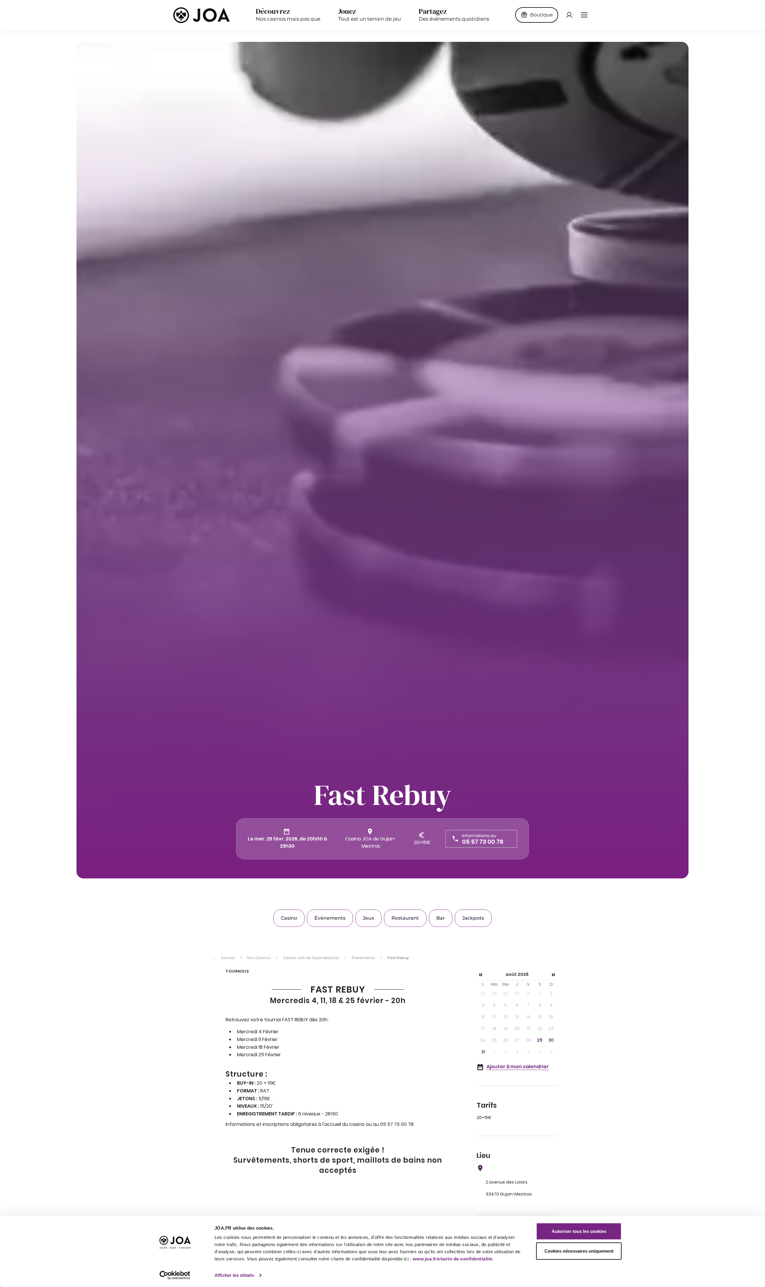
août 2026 (517, 974)
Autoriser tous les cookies (579, 1231)
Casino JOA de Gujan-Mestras (370, 842)
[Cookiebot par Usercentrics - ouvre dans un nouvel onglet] (175, 1275)
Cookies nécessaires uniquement (578, 1250)
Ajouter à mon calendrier (517, 1066)
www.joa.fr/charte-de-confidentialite (452, 1258)
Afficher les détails (234, 1275)
